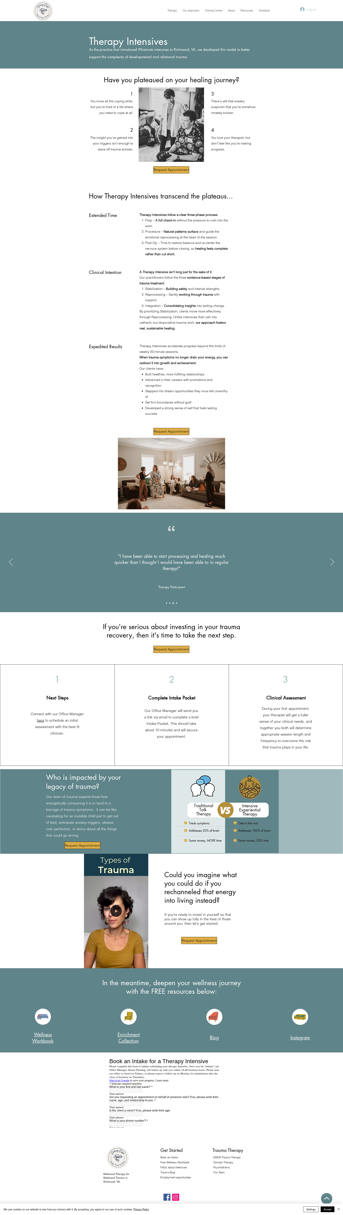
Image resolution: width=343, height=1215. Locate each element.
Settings (310, 1209)
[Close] (339, 1209)
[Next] (332, 562)
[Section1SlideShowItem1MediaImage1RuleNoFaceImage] (166, 603)
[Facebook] (166, 1197)
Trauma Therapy (227, 1157)
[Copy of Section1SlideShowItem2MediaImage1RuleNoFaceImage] (172, 603)
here (40, 720)
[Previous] (11, 562)
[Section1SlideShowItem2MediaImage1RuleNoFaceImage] (169, 603)
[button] (172, 10)
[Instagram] (175, 1197)
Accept (327, 1209)
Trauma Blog (167, 1172)
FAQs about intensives (173, 1167)
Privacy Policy (141, 1209)
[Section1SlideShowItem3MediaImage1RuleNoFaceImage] (176, 603)
